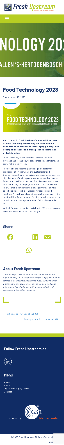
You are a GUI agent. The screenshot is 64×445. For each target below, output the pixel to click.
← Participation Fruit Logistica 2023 (20, 313)
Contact (8, 391)
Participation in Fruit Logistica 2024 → (42, 319)
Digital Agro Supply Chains (16, 388)
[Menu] (7, 18)
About (7, 385)
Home (6, 382)
